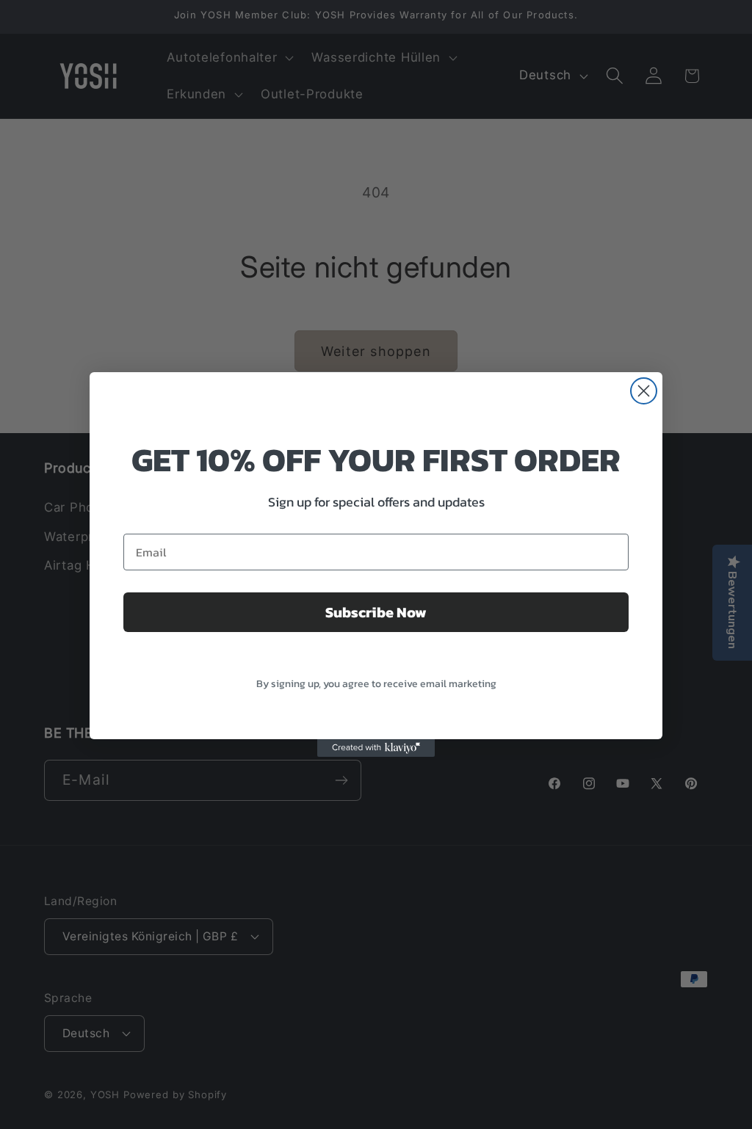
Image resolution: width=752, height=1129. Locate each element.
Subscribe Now (376, 612)
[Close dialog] (644, 391)
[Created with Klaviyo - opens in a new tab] (376, 748)
